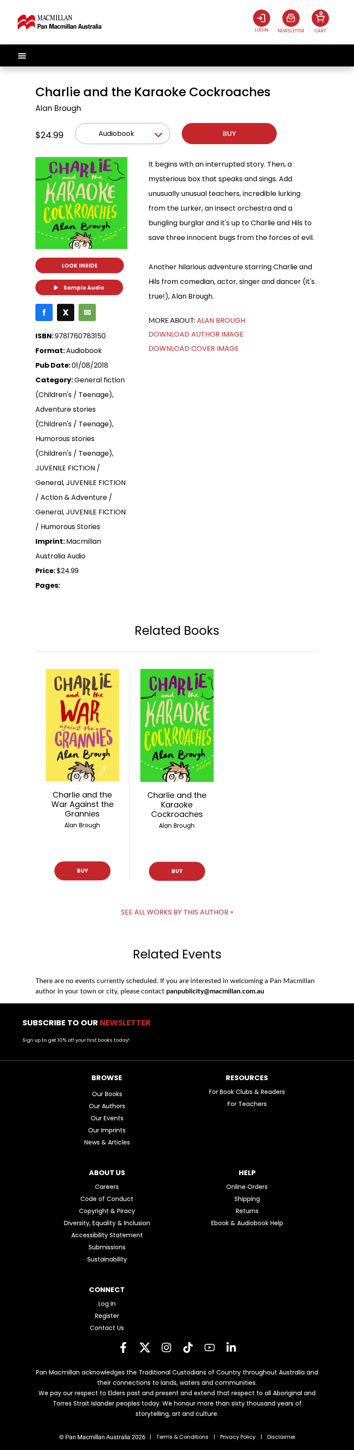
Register (107, 1315)
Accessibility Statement (107, 1235)
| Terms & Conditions (179, 1437)
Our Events (107, 1118)
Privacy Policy (238, 1437)
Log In (107, 1303)
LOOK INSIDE (80, 265)
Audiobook (116, 134)
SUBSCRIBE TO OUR (89, 1022)
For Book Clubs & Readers (247, 1092)
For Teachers (247, 1104)
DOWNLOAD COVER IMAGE (194, 348)
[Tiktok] (188, 1348)
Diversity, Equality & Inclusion (107, 1223)
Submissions (107, 1247)
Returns (247, 1211)
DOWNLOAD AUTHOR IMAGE (196, 334)
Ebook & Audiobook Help (247, 1223)
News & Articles (107, 1142)
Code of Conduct (106, 1199)
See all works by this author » (177, 912)
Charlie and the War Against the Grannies (82, 804)
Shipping (247, 1199)
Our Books (107, 1094)
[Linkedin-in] (231, 1348)
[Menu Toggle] (22, 55)
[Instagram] (166, 1348)
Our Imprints (107, 1130)
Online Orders (247, 1186)
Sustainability (107, 1259)
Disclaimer (281, 1437)
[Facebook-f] (123, 1348)
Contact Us (107, 1328)
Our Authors (107, 1106)
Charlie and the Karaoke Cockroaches (176, 805)
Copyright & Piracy (107, 1211)
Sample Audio (83, 287)
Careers (107, 1186)
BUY (82, 870)
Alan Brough (58, 108)
